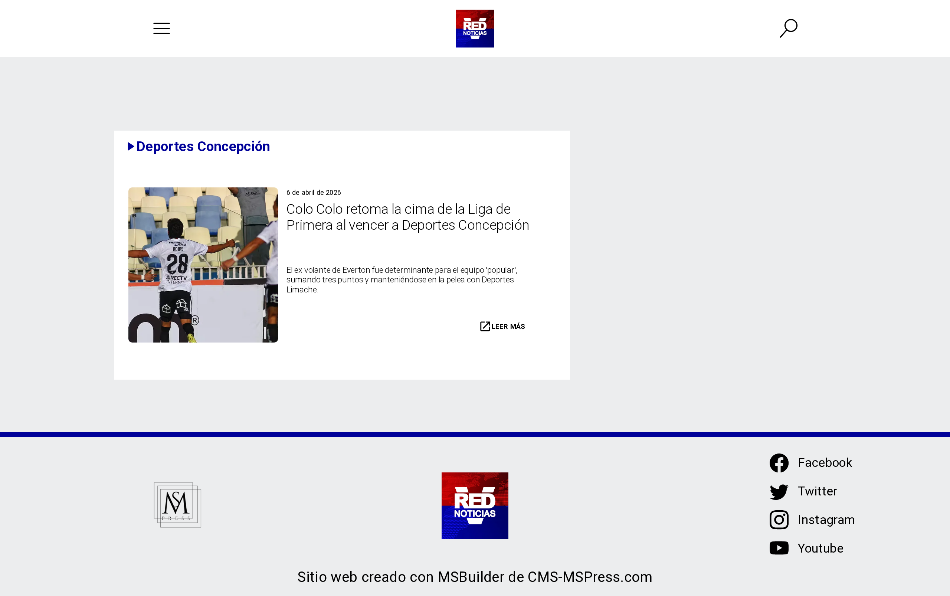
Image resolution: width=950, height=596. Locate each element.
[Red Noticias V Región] (161, 29)
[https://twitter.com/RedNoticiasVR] (779, 497)
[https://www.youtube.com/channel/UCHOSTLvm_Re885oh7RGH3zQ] (779, 554)
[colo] (203, 341)
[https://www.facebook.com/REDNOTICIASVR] (779, 462)
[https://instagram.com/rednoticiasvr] (779, 526)
